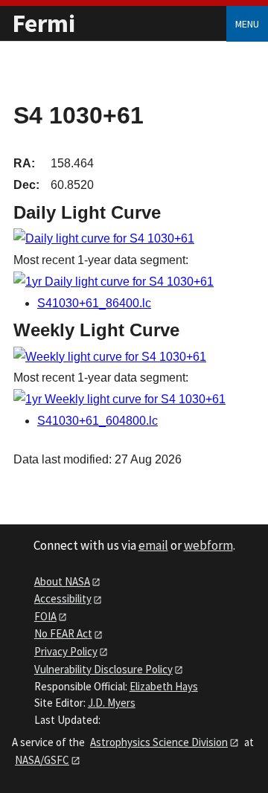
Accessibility (63, 598)
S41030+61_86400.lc (94, 303)
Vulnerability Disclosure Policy (103, 669)
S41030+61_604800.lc (97, 420)
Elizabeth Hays (164, 686)
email (153, 545)
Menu (247, 23)
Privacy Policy (66, 651)
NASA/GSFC (42, 760)
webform (208, 545)
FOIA (45, 616)
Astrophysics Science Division (159, 742)
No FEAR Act (63, 633)
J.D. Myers (111, 703)
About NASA (62, 581)
